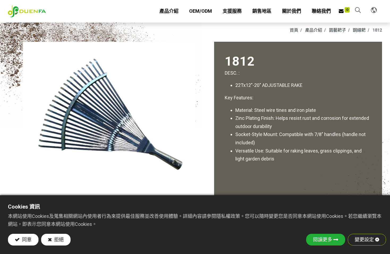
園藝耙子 (337, 30)
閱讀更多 (322, 239)
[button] (357, 10)
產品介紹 (313, 30)
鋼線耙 (359, 30)
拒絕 (58, 239)
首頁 (294, 30)
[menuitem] (200, 11)
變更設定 (364, 239)
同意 (26, 239)
